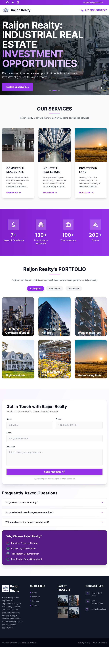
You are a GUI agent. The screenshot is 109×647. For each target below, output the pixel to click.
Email (9, 433)
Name (9, 419)
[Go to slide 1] (50, 90)
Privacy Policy (84, 642)
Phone (58, 419)
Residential (74, 288)
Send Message (52, 471)
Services (35, 601)
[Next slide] (101, 88)
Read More (12, 192)
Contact (35, 605)
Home (34, 592)
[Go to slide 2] (54, 90)
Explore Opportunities (17, 87)
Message (11, 446)
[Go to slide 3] (59, 90)
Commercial (54, 288)
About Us (36, 597)
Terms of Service (99, 642)
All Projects (35, 288)
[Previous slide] (93, 88)
